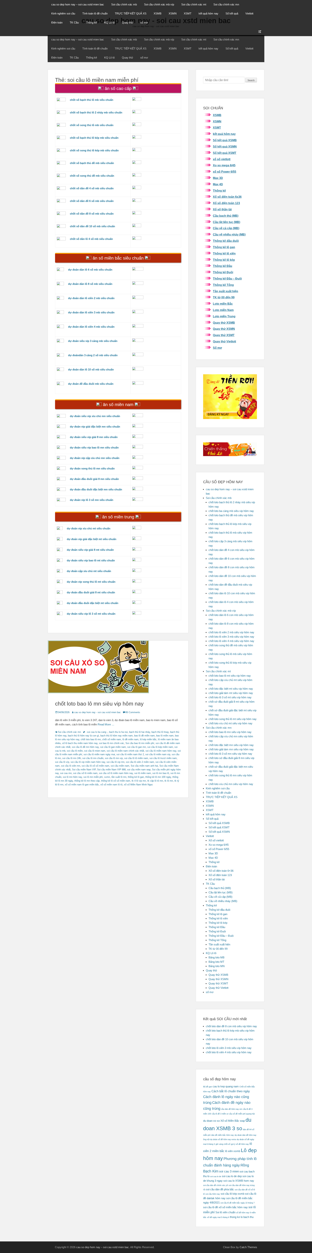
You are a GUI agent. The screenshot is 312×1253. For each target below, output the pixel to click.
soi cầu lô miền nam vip (157, 754)
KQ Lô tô (109, 22)
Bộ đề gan (207, 1087)
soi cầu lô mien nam (94, 750)
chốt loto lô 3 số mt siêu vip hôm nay (230, 697)
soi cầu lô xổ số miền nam (95, 765)
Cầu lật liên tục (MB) (226, 222)
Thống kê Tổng (223, 284)
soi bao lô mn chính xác (111, 743)
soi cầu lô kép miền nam (160, 747)
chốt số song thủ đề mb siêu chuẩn (92, 175)
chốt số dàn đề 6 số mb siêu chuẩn (92, 200)
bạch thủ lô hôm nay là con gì (83, 735)
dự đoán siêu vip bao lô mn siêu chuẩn (94, 447)
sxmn (107, 777)
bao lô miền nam (165, 735)
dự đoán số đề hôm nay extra (223, 1139)
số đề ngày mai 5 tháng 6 (218, 1217)
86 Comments (132, 712)
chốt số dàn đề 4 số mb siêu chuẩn (92, 188)
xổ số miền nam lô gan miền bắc (82, 784)
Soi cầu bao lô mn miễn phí (139, 743)
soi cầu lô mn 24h (71, 758)
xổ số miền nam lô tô (111, 784)
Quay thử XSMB (224, 322)
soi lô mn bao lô (160, 773)
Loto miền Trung (224, 316)
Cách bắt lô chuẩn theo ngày (230, 1091)
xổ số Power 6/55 (224, 171)
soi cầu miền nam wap (139, 769)
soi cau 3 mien (229, 1171)
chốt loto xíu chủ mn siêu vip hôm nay (231, 784)
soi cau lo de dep (232, 1176)
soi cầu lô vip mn (115, 762)
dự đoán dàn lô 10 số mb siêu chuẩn (91, 369)
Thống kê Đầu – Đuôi (227, 278)
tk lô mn (168, 780)
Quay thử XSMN (224, 328)
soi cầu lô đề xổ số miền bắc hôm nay (225, 1207)
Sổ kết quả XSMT (224, 152)
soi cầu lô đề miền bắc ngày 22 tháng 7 (237, 1203)
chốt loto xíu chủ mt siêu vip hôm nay (230, 723)
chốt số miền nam (111, 739)
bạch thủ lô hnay (160, 732)
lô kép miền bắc (148, 739)
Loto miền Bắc (223, 303)
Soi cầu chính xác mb (124, 4)
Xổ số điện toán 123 (226, 203)
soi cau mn (66, 773)
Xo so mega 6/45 (224, 165)
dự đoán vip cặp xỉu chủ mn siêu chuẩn (94, 458)
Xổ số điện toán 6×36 (221, 870)
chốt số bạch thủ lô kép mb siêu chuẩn (94, 137)
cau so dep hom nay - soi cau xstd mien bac (97, 712)
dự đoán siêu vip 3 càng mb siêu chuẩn (92, 340)
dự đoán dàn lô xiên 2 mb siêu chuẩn (91, 298)
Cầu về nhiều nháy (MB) (229, 234)
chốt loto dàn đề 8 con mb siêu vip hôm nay (231, 1026)
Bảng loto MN (217, 966)
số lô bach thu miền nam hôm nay (80, 743)
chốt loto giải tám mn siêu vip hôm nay (231, 749)
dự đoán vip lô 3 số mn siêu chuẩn (91, 499)
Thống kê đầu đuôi (226, 240)
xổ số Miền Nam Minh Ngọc (138, 784)
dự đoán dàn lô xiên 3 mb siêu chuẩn (91, 312)
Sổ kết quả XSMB (225, 140)
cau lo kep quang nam (226, 1086)
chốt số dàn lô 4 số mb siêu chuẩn (91, 238)
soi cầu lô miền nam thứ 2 (130, 754)
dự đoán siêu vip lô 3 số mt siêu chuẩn (91, 613)
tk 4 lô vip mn (139, 780)
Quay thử (127, 22)
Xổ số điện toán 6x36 (227, 196)
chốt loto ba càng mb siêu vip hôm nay (231, 510)
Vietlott (249, 13)
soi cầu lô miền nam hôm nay (161, 750)
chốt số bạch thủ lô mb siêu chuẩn (91, 99)
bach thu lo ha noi (118, 732)
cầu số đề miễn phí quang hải (242, 1114)
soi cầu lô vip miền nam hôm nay (88, 762)
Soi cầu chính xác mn (226, 4)
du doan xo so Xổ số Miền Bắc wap (224, 1120)
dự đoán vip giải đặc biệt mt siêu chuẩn (91, 539)
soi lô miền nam (142, 773)
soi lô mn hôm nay (72, 777)
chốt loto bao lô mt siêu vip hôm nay (230, 675)
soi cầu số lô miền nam (85, 773)
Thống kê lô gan (224, 247)
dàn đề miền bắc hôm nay (222, 1135)
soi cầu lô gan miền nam (113, 747)
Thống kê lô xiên (224, 253)
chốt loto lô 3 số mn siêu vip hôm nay (230, 753)
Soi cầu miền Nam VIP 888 (111, 769)
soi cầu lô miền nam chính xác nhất (125, 750)
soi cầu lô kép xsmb (232, 1193)
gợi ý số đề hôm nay (240, 1144)
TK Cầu (74, 22)
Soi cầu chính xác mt (193, 4)
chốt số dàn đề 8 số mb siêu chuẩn (92, 213)
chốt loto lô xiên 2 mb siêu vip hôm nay (231, 632)
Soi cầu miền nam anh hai (144, 765)
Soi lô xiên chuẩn (225, 1212)
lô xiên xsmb (232, 1151)
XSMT (187, 13)
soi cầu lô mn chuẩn (92, 758)
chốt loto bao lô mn (91, 739)
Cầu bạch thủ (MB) (225, 215)
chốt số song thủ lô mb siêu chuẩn (91, 125)
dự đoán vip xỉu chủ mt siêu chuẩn (88, 528)
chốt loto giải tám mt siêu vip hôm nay (231, 693)
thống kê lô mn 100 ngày (158, 777)
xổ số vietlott (221, 159)
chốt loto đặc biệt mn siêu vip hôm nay (231, 745)
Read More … (106, 724)
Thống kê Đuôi (223, 272)
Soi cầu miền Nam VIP (84, 769)
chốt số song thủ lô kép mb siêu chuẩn (94, 150)
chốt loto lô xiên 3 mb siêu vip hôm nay (231, 636)
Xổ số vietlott (216, 840)
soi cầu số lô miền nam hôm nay (116, 773)
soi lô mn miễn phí (93, 777)
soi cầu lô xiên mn (70, 765)
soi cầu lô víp (62, 762)
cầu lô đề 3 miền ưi (220, 1114)
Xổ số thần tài (222, 209)
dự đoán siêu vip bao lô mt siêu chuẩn (91, 560)
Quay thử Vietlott (224, 341)
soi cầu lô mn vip (114, 758)
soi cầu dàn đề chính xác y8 (215, 1185)
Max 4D (218, 184)
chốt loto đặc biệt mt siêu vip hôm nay (231, 688)
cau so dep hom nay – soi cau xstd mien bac (77, 4)
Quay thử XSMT (224, 335)
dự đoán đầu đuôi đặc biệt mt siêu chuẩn (92, 603)
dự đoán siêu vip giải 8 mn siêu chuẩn (94, 437)
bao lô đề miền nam (144, 735)
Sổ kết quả (232, 13)
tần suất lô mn (118, 777)
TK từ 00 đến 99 (224, 297)
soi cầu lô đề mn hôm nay (85, 747)
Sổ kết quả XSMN (225, 146)
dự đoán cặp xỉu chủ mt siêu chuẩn (89, 571)
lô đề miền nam (130, 739)
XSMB (157, 13)
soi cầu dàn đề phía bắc (220, 1189)
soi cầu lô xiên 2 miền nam (140, 762)
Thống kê (91, 22)
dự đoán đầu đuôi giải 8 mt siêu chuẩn (91, 592)
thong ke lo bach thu (242, 1217)
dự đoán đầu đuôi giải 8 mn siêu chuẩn (94, 478)
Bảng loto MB (216, 957)
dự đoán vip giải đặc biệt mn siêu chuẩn (95, 426)
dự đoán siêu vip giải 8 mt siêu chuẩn (90, 549)
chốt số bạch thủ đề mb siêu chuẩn (92, 163)
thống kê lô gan (136, 777)
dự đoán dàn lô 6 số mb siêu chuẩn (90, 269)
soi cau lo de (215, 1176)
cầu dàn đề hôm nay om (231, 1109)
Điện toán (56, 22)
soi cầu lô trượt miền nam (163, 758)
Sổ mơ (217, 347)
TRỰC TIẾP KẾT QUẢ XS (130, 13)
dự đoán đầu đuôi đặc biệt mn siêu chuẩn (96, 489)
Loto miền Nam (223, 310)
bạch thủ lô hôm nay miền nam (116, 735)
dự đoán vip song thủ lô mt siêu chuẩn (91, 581)
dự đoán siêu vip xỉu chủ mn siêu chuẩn (95, 416)
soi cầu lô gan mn (136, 747)
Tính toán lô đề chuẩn (95, 13)
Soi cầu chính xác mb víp (159, 4)
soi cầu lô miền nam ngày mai (99, 754)
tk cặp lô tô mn (155, 780)
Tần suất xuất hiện (225, 291)
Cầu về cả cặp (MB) (226, 228)
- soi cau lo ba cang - (97, 732)
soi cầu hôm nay (212, 1194)
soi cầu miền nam (120, 765)
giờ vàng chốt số (223, 1144)
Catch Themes (248, 1247)
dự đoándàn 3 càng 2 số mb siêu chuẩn (93, 355)
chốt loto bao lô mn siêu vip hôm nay (99, 704)
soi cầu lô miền (75, 750)
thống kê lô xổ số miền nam (115, 780)
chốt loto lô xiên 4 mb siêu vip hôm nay (231, 640)
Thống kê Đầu (222, 266)
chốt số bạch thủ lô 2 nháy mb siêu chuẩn (96, 112)
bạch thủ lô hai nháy (139, 732)
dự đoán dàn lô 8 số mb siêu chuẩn (90, 283)
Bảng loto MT (216, 961)
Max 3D (218, 178)
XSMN (173, 13)
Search (251, 80)
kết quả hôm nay (208, 13)
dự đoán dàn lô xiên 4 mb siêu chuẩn (91, 326)
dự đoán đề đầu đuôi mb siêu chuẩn (90, 383)
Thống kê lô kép (224, 259)
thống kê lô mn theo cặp (87, 780)
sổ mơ (144, 22)
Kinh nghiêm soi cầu (63, 13)
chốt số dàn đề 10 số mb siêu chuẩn (92, 226)
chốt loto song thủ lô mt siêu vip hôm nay (233, 719)
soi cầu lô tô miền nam (136, 758)
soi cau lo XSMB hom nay (238, 1180)
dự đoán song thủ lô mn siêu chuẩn (92, 468)
